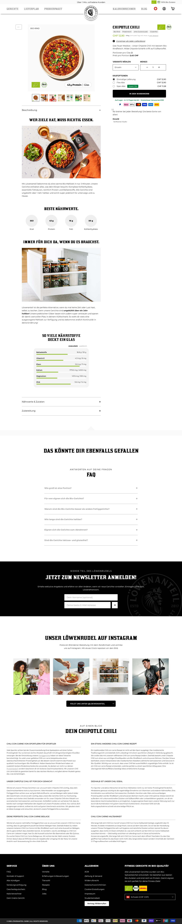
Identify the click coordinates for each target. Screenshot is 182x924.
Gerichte (12, 9)
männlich (73, 346)
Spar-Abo (121, 86)
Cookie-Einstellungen (94, 889)
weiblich (83, 346)
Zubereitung (28, 411)
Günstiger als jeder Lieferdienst (130, 41)
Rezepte (46, 885)
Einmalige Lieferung (126, 79)
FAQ (9, 872)
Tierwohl (46, 880)
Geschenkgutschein (16, 889)
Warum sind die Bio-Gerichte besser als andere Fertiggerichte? (91, 509)
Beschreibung (29, 110)
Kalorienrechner (124, 9)
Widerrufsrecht (92, 880)
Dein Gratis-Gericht (16, 898)
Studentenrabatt (92, 898)
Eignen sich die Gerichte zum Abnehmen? (91, 530)
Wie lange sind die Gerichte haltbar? (91, 519)
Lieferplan (31, 9)
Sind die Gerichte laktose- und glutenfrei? (91, 540)
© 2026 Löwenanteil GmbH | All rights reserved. (27, 921)
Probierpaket (53, 9)
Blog (144, 9)
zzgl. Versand (153, 35)
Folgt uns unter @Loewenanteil (87, 704)
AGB (87, 872)
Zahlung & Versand (93, 876)
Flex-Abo (121, 82)
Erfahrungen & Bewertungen (55, 876)
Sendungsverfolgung (16, 885)
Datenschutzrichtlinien (95, 885)
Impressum (90, 893)
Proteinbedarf (12, 769)
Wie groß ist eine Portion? (91, 488)
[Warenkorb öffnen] (173, 8)
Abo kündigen (13, 880)
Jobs (44, 893)
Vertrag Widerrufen (96, 903)
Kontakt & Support (15, 876)
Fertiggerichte (44, 755)
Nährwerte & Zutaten (33, 401)
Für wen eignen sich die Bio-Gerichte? (91, 498)
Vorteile (45, 872)
